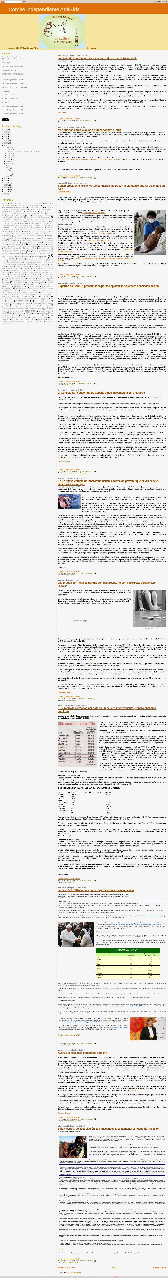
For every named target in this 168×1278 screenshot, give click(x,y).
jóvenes (50, 261)
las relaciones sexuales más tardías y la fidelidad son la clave (136, 924)
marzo (8, 172)
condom (39, 225)
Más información (123, 1277)
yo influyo (29, 321)
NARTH (47, 272)
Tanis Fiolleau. (25, 303)
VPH (71, 385)
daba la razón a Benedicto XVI (131, 1006)
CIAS (46, 221)
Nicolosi (21, 274)
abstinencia (48, 203)
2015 (6, 136)
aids (31, 207)
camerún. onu (32, 217)
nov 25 (10, 155)
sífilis (46, 299)
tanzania (36, 303)
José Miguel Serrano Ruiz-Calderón (34, 261)
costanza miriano (38, 227)
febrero (8, 174)
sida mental (28, 298)
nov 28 (10, 153)
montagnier (5, 272)
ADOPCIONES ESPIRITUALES (13, 74)
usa (65, 122)
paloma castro (19, 278)
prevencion (6, 286)
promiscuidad (34, 286)
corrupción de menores (22, 227)
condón (47, 225)
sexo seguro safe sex (21, 296)
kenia (79, 278)
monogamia (46, 270)
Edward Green (14, 240)
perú (29, 282)
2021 (6, 130)
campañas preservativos (71, 473)
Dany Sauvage (45, 229)
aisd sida (50, 207)
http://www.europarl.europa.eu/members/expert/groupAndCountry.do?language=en (89, 159)
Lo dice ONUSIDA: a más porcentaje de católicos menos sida (96, 890)
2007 (6, 185)
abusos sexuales (11, 205)
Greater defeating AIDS (17, 252)
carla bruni (41, 219)
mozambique (23, 272)
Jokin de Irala (42, 259)
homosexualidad (29, 254)
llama (13, 264)
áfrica (66, 1121)
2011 (6, 145)
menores (18, 268)
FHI (28, 246)
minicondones (14, 270)
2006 (6, 187)
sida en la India (7, 298)
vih (52, 317)
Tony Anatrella (20, 307)
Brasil (29, 215)
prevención (71, 1121)
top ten (30, 307)
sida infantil (18, 298)
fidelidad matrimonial (107, 233)
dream (41, 236)
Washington (41, 319)
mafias (19, 266)
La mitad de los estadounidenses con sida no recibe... (23, 151)
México (26, 268)
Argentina (5, 213)
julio (7, 165)
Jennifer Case (30, 259)
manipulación (36, 266)
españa (39, 242)
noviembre (9, 147)
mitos (38, 270)
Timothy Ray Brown (8, 307)
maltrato (26, 266)
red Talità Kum (26, 290)
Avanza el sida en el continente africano (82, 1052)
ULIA (10, 313)
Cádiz (11, 217)
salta (43, 292)
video (46, 317)
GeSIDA (66, 385)
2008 (6, 183)
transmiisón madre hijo (19, 308)
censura (18, 221)
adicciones (46, 205)
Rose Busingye (34, 292)
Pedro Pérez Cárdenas (12, 280)
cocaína (13, 223)
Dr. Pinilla (18, 235)
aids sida (67, 278)
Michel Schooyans (39, 268)
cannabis (32, 219)
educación (72, 700)
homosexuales (15, 254)
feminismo (21, 246)
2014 (6, 139)
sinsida (10, 301)
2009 (6, 180)
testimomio (25, 305)
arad (48, 211)
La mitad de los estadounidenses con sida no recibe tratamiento (97, 58)
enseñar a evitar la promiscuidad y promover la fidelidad (83, 1022)
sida (37, 296)
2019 (6, 132)
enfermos (41, 240)
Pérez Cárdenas (18, 282)
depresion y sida (16, 231)
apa (42, 211)
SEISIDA (24, 294)
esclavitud (15, 242)
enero (8, 176)
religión (35, 290)
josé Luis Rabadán (14, 261)
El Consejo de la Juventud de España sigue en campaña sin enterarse (101, 392)
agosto (8, 163)
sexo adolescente (35, 294)
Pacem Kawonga (39, 276)
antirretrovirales (32, 211)
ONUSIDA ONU (19, 276)
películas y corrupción (30, 280)
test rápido (16, 305)
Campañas (45, 217)
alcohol (6, 209)
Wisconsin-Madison (16, 321)
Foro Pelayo (6, 63)
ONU (51, 274)
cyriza (22, 229)
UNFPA (28, 313)
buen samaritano (39, 215)
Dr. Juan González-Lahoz (25, 233)
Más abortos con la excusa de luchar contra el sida (89, 130)
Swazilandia (5, 303)
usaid (46, 313)
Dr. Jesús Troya (9, 233)
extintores (42, 244)
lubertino (20, 264)
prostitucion (46, 286)
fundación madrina (8, 250)
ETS (23, 244)
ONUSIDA (72, 1045)
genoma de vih (21, 250)
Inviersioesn (5, 259)
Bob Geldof (20, 215)
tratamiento (30, 311)
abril (7, 170)
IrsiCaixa (21, 259)
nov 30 (10, 149)
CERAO (25, 221)
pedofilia (50, 278)
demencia (5, 231)
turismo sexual (45, 311)
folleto (51, 246)
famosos (13, 246)
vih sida (6, 319)
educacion (10, 238)
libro (51, 263)
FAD (94, 659)
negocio (4, 274)
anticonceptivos (69, 1262)
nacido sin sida (36, 272)
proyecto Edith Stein (35, 288)
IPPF (13, 259)
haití (28, 252)
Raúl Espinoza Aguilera (11, 290)
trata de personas (15, 311)
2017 (6, 134)
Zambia (47, 321)
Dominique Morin (39, 231)
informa (11, 257)
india (48, 254)
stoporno (37, 301)
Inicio (114, 1268)
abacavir (4, 203)
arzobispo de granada (18, 213)
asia (28, 213)
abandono (13, 203)
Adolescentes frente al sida (11, 207)
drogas (66, 700)
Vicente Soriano (37, 317)
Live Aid (6, 264)
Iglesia (66, 1045)
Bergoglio (10, 215)
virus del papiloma (17, 319)
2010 (6, 178)
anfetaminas (47, 209)
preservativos (45, 284)
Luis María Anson (30, 264)
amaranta (25, 209)
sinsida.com (23, 301)
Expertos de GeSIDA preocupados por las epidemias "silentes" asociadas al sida (108, 286)
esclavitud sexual (28, 242)
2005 (6, 189)
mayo (8, 168)
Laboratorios (37, 262)
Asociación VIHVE (38, 213)
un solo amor (19, 313)
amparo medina (35, 209)
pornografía (17, 284)
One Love (44, 274)
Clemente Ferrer (64, 192)
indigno (4, 257)
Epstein (6, 242)
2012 (6, 143)
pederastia (41, 278)
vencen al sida (38, 315)
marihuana (47, 266)
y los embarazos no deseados (97, 240)
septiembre (10, 161)
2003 (6, 194)
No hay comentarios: (86, 120)
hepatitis (35, 252)
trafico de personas (41, 307)
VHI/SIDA (26, 317)
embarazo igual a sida (29, 240)
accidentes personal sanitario (30, 205)
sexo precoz (5, 296)
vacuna (73, 575)
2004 (6, 192)
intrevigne (26, 257)
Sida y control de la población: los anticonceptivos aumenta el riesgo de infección (108, 1128)
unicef (35, 313)
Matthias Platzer (7, 268)
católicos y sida (69, 882)
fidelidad (35, 246)
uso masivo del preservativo (152, 916)
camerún (20, 217)
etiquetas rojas (14, 244)
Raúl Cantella (48, 288)
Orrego (29, 276)
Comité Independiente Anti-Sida (30, 223)
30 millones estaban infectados (94, 213)
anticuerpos (19, 211)
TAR (43, 303)
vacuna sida (24, 315)
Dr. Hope (50, 231)
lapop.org (61, 1248)
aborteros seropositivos (27, 203)
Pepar (43, 280)
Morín (14, 272)
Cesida (33, 221)
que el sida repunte (121, 1027)
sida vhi (37, 299)
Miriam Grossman (27, 270)
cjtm (51, 221)
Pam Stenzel (31, 278)
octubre (8, 159)
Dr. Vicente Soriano (30, 235)
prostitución (6, 288)
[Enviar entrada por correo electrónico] (94, 120)
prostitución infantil (20, 288)
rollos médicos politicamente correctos (14, 292)
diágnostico (27, 231)
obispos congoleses (32, 274)
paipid (11, 278)
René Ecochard (46, 290)
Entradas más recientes (67, 1268)
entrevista (50, 240)
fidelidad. (43, 246)
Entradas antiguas (159, 1268)
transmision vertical (36, 309)
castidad (50, 219)
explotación (32, 244)
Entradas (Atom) (74, 1273)
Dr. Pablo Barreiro (42, 233)
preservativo (30, 284)
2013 (6, 141)
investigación (39, 256)
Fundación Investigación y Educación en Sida (20, 248)
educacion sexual (34, 238)
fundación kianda (44, 248)
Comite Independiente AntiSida (69, 118)
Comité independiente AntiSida (12, 66)
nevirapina (13, 274)
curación (14, 229)
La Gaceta (62, 112)
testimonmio (36, 305)
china (39, 221)
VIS (27, 319)
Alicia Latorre (15, 209)
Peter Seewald (39, 282)
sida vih (44, 296)
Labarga (28, 262)
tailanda (15, 303)
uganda (4, 313)
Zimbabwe (83, 473)
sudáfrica (47, 301)
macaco (11, 266)
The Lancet (46, 305)
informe (18, 257)
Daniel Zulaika (32, 229)
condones (74, 278)
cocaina (6, 223)
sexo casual (134, 1090)
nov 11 (10, 157)
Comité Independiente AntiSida (44, 9)
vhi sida (78, 1121)
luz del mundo (43, 264)
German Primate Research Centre (40, 250)
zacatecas (39, 321)
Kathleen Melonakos (10, 262)
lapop (76, 1262)
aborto (39, 203)
